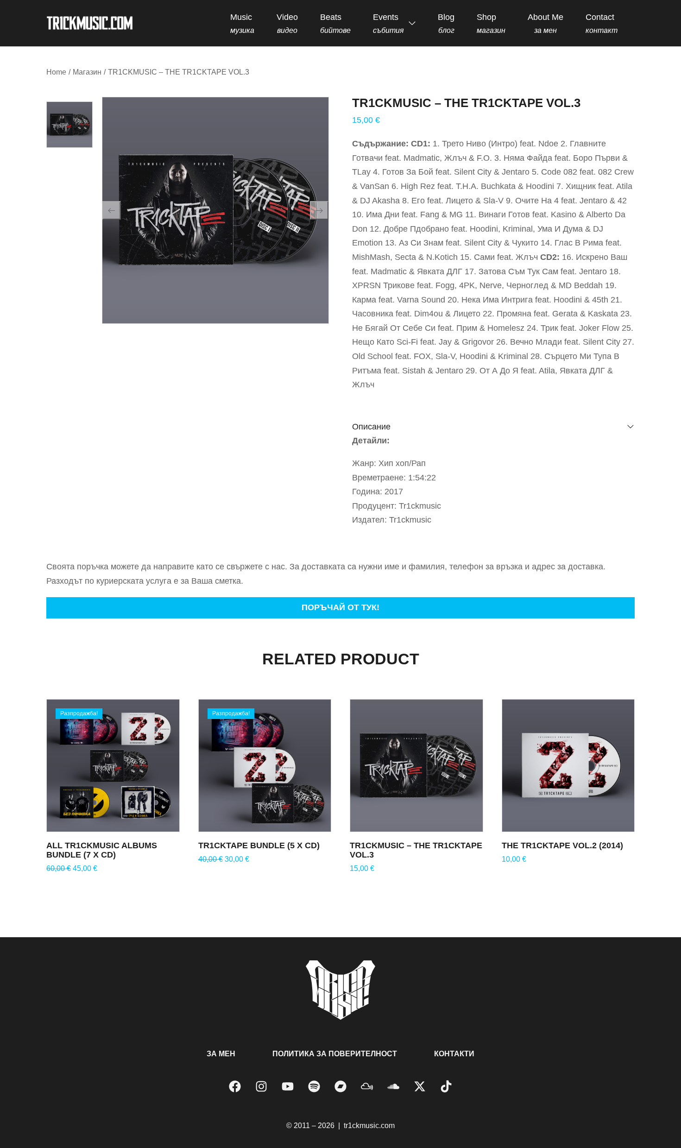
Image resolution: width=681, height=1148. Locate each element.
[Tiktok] (446, 1086)
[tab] (493, 427)
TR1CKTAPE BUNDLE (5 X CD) (259, 845)
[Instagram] (261, 1086)
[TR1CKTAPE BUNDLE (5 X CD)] (265, 766)
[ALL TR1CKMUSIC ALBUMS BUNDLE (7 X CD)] (113, 766)
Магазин (87, 72)
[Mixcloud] (367, 1086)
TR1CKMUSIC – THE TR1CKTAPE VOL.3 (416, 850)
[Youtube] (288, 1086)
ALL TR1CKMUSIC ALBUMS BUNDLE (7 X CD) (101, 850)
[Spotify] (314, 1086)
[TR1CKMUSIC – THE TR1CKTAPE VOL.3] (416, 766)
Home (56, 72)
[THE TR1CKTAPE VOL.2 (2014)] (568, 766)
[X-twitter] (420, 1086)
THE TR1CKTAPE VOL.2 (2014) (562, 845)
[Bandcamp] (340, 1086)
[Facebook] (235, 1086)
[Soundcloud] (393, 1086)
